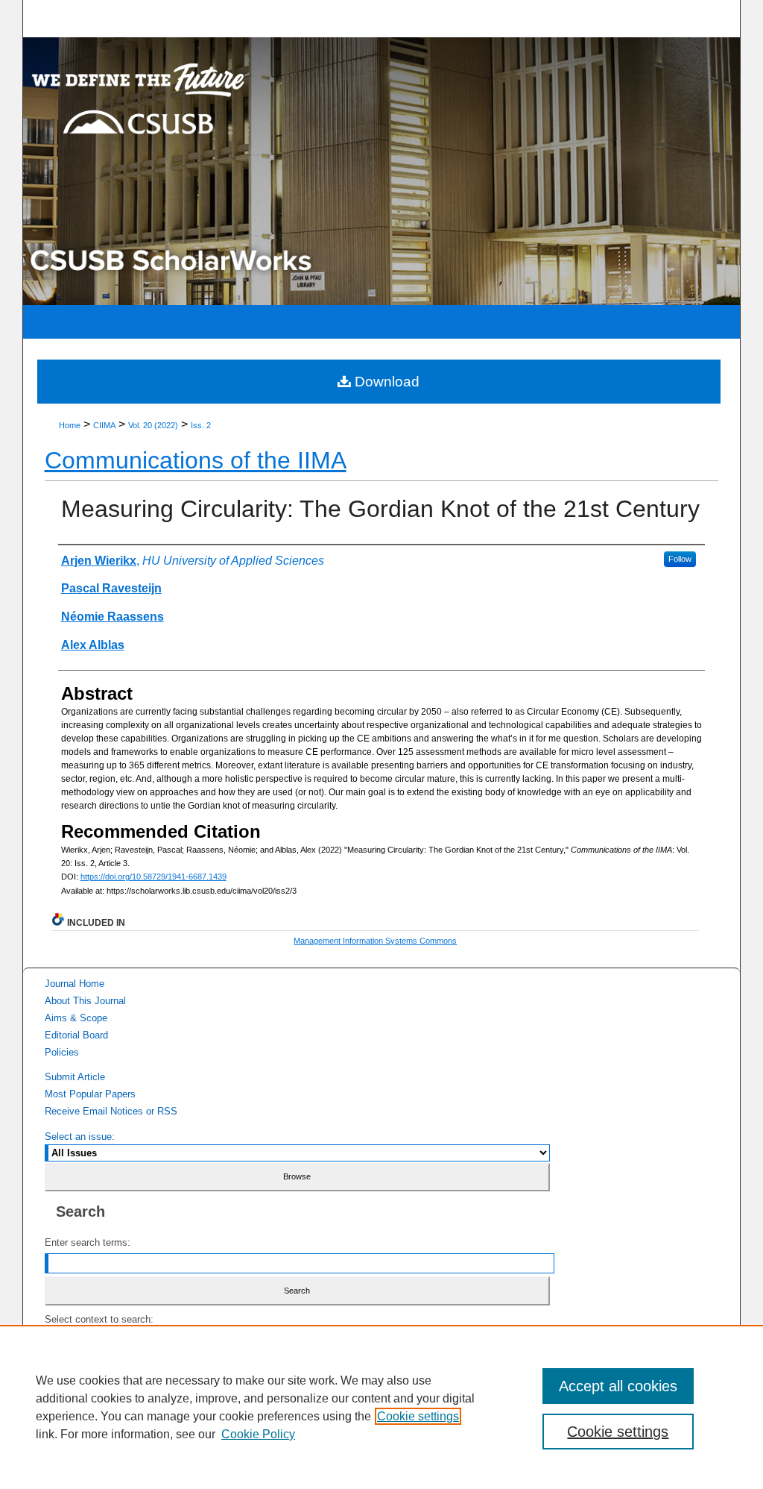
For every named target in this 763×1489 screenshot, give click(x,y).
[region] (381, 1407)
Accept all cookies (618, 1386)
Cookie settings (418, 1416)
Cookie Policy (258, 1434)
